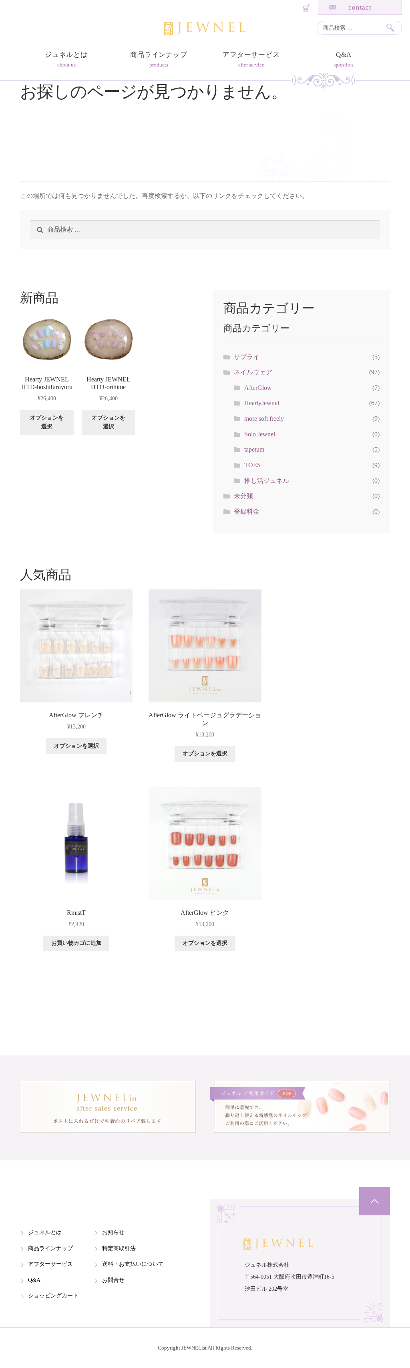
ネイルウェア (253, 372)
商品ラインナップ (158, 55)
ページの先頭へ (374, 1201)
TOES (252, 465)
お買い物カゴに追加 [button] (76, 943)
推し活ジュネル (266, 480)
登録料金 (246, 511)
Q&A (344, 55)
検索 (394, 27)
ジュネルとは (66, 55)
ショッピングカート (53, 1296)
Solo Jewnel (259, 434)
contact (360, 7)
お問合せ (113, 1280)
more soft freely (264, 418)
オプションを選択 (47, 422)
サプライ (246, 356)
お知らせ (113, 1232)
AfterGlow (258, 387)
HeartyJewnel (261, 403)
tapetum (254, 449)
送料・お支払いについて (133, 1264)
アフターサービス (251, 55)
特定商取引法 (119, 1248)
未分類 (243, 495)
